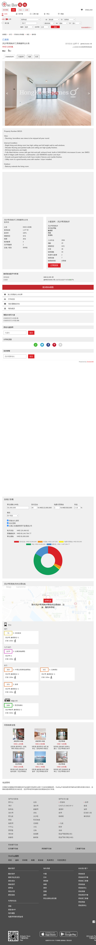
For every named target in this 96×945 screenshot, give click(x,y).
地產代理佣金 (59, 504)
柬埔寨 (45, 881)
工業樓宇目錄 (80, 849)
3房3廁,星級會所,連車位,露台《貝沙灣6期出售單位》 (61, 748)
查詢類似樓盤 (48, 287)
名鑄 (60, 830)
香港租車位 (82, 888)
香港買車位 (82, 905)
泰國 (33, 860)
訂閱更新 (54, 265)
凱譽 (60, 827)
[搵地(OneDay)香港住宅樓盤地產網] (14, 4)
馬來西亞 (50, 860)
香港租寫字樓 (83, 877)
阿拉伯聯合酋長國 (49, 898)
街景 (36, 57)
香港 (10, 860)
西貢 (10, 820)
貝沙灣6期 (62, 741)
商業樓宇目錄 (47, 849)
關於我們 (11, 874)
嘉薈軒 (61, 809)
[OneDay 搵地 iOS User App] (48, 934)
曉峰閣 (61, 816)
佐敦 (35, 802)
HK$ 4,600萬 (61, 767)
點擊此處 (48, 601)
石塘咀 (35, 823)
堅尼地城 (36, 820)
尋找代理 (11, 891)
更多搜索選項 (85, 27)
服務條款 (63, 940)
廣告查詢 (11, 881)
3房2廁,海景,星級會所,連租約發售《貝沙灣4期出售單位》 (18, 771)
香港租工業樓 (83, 881)
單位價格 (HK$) (12, 504)
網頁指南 (11, 895)
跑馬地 (10, 809)
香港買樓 (81, 891)
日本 (45, 877)
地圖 (29, 57)
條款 (8, 513)
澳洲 (45, 888)
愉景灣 (10, 823)
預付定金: (34, 504)
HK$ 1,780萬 (40, 767)
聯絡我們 (11, 884)
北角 (35, 830)
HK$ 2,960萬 (40, 744)
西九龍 (10, 816)
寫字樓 (20, 14)
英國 (45, 891)
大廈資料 (21, 57)
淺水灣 (35, 806)
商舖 (62, 14)
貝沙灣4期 (18, 764)
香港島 (62, 802)
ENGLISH (88, 10)
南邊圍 (35, 834)
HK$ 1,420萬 (18, 744)
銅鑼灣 (35, 809)
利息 (76, 504)
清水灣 (10, 813)
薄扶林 (10, 834)
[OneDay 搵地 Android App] (68, 934)
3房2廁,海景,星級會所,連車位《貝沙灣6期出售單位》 (61, 771)
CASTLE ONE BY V (66, 806)
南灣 (60, 813)
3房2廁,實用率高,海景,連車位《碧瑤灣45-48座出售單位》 (40, 748)
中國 (45, 874)
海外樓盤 (5, 10)
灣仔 (10, 806)
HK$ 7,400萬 (61, 744)
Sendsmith (90, 362)
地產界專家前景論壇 (15, 917)
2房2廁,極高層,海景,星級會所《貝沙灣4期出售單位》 (40, 771)
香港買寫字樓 (83, 895)
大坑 (35, 827)
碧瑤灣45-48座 (18, 741)
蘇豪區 (10, 837)
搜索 (55, 27)
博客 (9, 906)
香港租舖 (81, 884)
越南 (17, 860)
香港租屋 (81, 874)
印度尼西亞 (61, 860)
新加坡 (40, 860)
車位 (48, 14)
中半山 (10, 827)
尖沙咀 (35, 816)
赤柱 (35, 813)
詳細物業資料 (9, 57)
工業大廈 (35, 14)
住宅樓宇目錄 (13, 849)
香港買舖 (81, 902)
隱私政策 (69, 940)
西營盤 (10, 830)
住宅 (5, 14)
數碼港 (35, 837)
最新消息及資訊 (14, 877)
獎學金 (10, 888)
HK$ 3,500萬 (18, 767)
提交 (31, 333)
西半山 (10, 802)
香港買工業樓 (83, 898)
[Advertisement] (48, 191)
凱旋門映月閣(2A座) (66, 837)
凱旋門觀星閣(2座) (65, 834)
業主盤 (7, 23)
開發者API (12, 910)
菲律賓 (25, 860)
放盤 (13, 10)
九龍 (61, 823)
